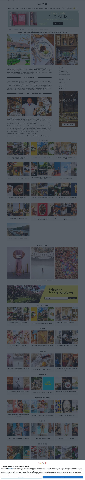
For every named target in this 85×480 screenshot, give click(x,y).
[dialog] (42, 470)
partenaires (10, 468)
